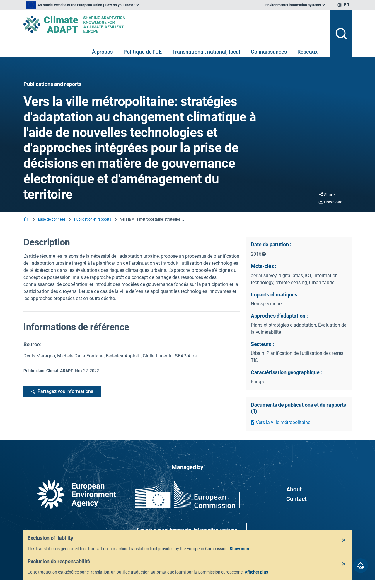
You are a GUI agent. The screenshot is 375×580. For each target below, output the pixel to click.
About (294, 489)
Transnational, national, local (206, 52)
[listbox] (82, 5)
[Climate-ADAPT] (174, 24)
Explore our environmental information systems (187, 530)
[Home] (26, 220)
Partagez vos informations (65, 391)
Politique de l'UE (142, 52)
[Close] (343, 540)
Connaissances (269, 52)
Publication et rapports (92, 219)
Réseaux (307, 52)
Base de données (51, 219)
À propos (102, 52)
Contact (296, 498)
